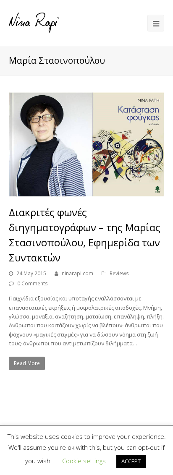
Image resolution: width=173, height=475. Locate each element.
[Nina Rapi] (34, 22)
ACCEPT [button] (131, 461)
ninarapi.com (77, 273)
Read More (27, 363)
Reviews (119, 273)
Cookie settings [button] (84, 461)
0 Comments (32, 283)
